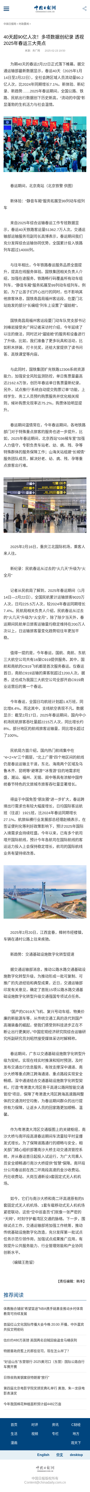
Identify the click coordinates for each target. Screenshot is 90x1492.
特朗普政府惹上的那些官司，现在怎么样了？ (37, 1351)
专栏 (55, 1434)
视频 (34, 1434)
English (43, 1455)
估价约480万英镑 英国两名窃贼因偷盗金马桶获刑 (40, 1340)
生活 (14, 1434)
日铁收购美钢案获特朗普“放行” (26, 1377)
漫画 (14, 1443)
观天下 (76, 1443)
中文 (59, 1455)
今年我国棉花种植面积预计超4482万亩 (32, 1404)
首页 (14, 1425)
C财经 (76, 1425)
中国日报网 (10, 24)
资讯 (55, 1425)
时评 (34, 1425)
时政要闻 (24, 24)
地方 (76, 1434)
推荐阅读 (14, 1295)
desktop (76, 1455)
